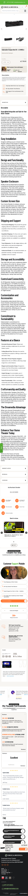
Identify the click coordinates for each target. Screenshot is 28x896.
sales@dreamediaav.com (13, 825)
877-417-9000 (16, 71)
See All (14, 545)
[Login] (22, 7)
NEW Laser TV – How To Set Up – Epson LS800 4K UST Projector (13, 535)
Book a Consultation (6, 600)
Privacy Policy (7, 893)
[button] (14, 14)
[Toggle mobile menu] (25, 10)
